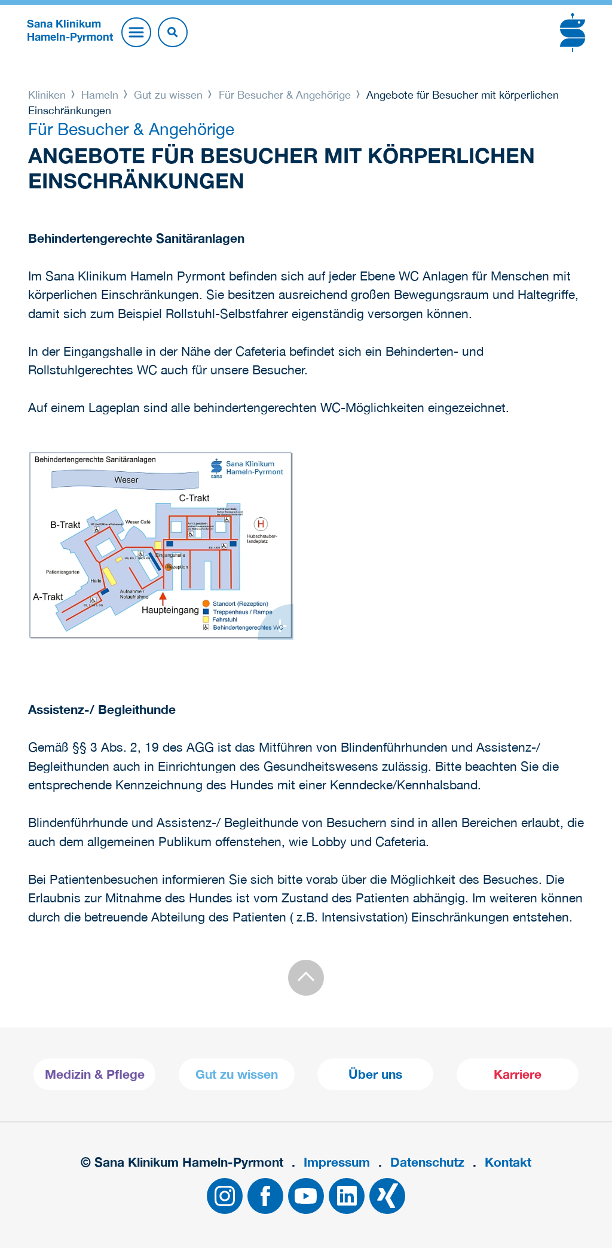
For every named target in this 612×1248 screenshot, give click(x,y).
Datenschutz (427, 1162)
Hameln (99, 95)
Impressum (337, 1162)
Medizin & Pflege (95, 1074)
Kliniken (48, 95)
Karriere (517, 1074)
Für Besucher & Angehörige (285, 95)
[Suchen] (172, 32)
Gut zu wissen (168, 95)
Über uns (375, 1074)
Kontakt (508, 1162)
